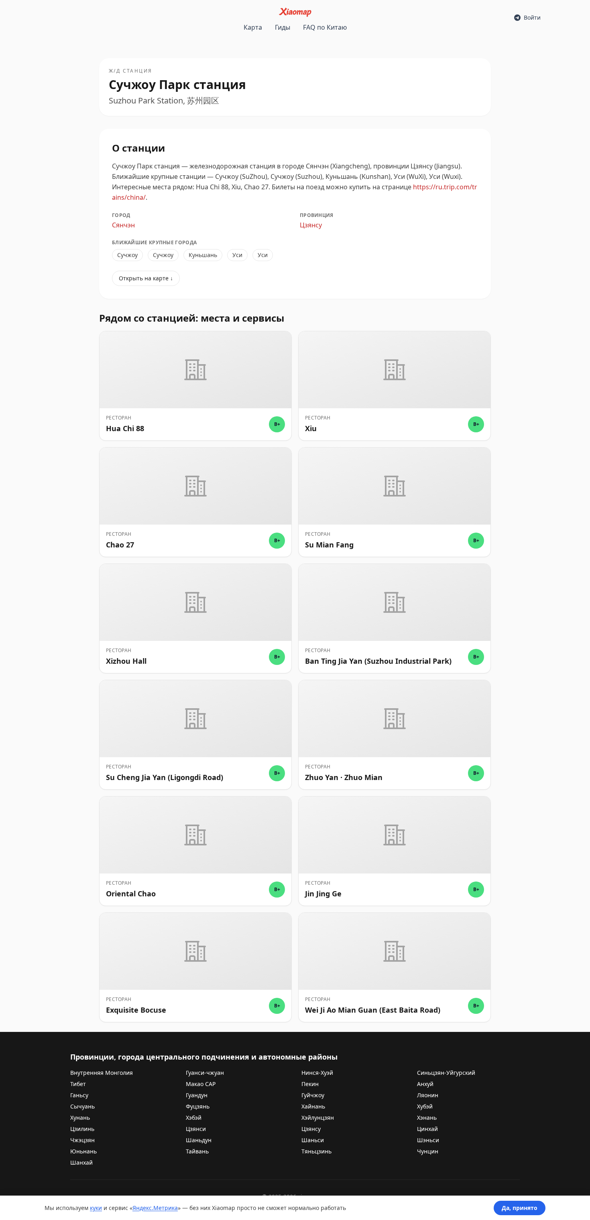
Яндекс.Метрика (155, 1208)
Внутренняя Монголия (101, 1072)
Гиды (282, 27)
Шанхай (81, 1162)
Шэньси (428, 1140)
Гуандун (197, 1095)
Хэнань (427, 1117)
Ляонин (427, 1095)
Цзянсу (311, 225)
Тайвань (197, 1151)
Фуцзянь (198, 1106)
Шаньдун (199, 1140)
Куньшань (203, 255)
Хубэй (425, 1106)
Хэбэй (193, 1117)
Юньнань (83, 1151)
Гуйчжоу (312, 1095)
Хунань (80, 1117)
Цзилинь (82, 1129)
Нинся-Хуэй (317, 1072)
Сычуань (82, 1106)
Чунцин (427, 1151)
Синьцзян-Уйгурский (446, 1072)
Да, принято (519, 1208)
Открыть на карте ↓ (146, 278)
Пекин (310, 1084)
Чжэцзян (82, 1140)
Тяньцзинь (316, 1151)
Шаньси (312, 1140)
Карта (253, 27)
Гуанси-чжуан (205, 1072)
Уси (237, 255)
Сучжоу (127, 255)
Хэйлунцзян (317, 1117)
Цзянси (196, 1129)
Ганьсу (79, 1095)
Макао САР (201, 1084)
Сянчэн (123, 225)
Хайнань (313, 1106)
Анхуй (425, 1084)
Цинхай (427, 1129)
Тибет (78, 1084)
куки (96, 1208)
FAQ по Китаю (325, 27)
